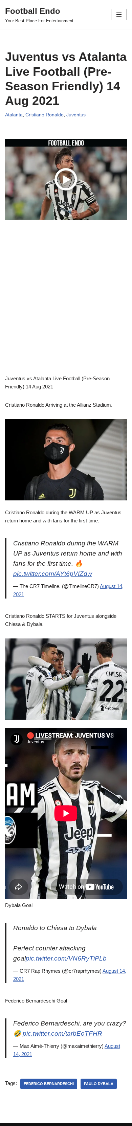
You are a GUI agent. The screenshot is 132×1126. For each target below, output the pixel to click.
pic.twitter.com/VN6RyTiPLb (66, 958)
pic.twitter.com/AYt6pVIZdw (52, 573)
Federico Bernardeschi (49, 1084)
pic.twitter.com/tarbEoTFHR (62, 1033)
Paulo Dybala (98, 1084)
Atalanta (14, 114)
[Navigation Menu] (119, 14)
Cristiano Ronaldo (44, 114)
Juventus (76, 114)
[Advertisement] (66, 309)
